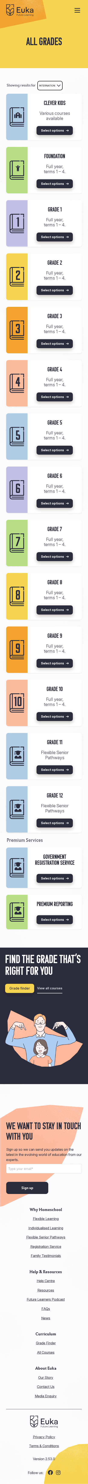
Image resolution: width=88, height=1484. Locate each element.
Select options (52, 130)
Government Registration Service (55, 860)
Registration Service (45, 1246)
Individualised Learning (45, 1228)
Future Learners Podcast (46, 1299)
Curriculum (45, 1334)
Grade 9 (54, 636)
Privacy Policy (44, 1437)
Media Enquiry (46, 1396)
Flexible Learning (46, 1219)
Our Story (45, 1377)
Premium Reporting (55, 905)
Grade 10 (55, 689)
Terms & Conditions (44, 1446)
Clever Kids (55, 103)
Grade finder (19, 988)
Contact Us (45, 1387)
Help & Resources (45, 1272)
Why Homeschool (46, 1210)
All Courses (45, 1352)
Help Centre (46, 1281)
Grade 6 (54, 476)
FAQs (45, 1309)
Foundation (54, 157)
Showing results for (21, 85)
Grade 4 (54, 370)
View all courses (49, 988)
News (45, 1318)
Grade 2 (54, 263)
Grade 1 (55, 210)
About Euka (45, 1368)
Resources (45, 1290)
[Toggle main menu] (77, 10)
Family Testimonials (46, 1256)
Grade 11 (54, 743)
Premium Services (25, 840)
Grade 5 (54, 423)
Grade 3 (54, 317)
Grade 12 (55, 796)
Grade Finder (46, 1343)
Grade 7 (54, 530)
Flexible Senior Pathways (45, 1237)
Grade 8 (54, 583)
